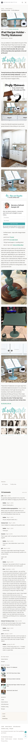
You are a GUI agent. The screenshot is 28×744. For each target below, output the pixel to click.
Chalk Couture (8, 739)
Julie (2, 495)
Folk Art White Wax (18, 245)
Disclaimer (20, 739)
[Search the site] (22, 2)
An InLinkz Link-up (6, 403)
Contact (15, 739)
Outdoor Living (4, 706)
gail (2, 548)
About (2, 739)
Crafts (2, 699)
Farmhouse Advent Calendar (13, 679)
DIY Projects (5, 484)
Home (2, 8)
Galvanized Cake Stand (12, 690)
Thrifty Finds (13, 484)
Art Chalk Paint (13, 240)
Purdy (12, 237)
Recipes (3, 661)
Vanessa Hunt (4, 523)
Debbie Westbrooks (14, 29)
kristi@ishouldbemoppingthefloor (9, 508)
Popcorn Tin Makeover (12, 667)
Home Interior (8, 8)
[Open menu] (25, 2)
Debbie (4, 503)
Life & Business (4, 704)
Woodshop (4, 718)
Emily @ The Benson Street (7, 621)
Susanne (3, 534)
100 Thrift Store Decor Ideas (13, 673)
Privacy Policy (4, 741)
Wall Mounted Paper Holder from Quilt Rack (16, 685)
